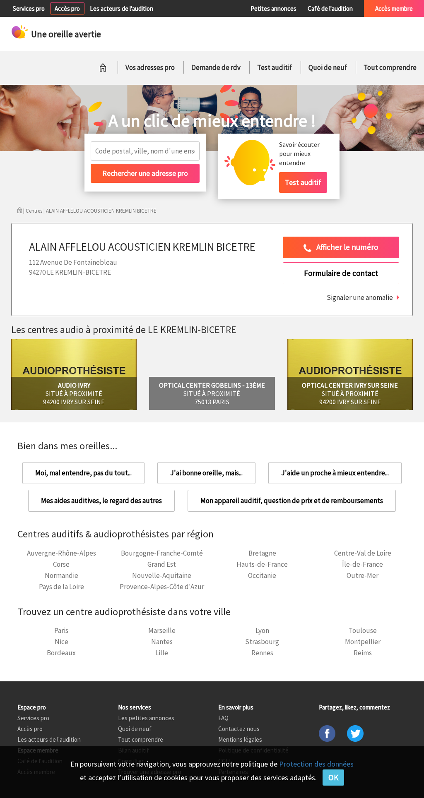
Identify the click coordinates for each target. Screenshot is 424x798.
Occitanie (262, 575)
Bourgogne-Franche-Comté (162, 553)
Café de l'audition (330, 8)
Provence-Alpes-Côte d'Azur (162, 586)
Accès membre (394, 8)
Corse (61, 564)
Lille (161, 652)
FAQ (223, 718)
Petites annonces (273, 8)
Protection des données (316, 764)
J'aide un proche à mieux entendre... (335, 472)
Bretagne (262, 553)
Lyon (262, 630)
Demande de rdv (216, 67)
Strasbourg (262, 641)
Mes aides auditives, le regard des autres (101, 500)
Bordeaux (61, 652)
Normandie (61, 575)
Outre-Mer (362, 575)
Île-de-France (362, 564)
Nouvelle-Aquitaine (161, 575)
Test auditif (274, 67)
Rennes (262, 652)
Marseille (162, 630)
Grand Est (161, 564)
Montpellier (363, 641)
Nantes (162, 641)
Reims (363, 652)
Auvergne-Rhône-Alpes (61, 553)
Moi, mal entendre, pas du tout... (83, 472)
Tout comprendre (390, 67)
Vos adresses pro (150, 67)
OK (333, 777)
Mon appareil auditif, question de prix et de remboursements (291, 500)
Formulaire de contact (341, 273)
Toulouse (363, 630)
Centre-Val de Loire (362, 553)
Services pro (29, 8)
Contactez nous (239, 729)
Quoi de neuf (327, 67)
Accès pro (67, 8)
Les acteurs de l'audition (121, 8)
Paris (61, 630)
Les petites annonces (146, 718)
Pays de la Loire (61, 586)
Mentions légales (240, 739)
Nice (61, 641)
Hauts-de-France (262, 564)
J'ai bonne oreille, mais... (206, 472)
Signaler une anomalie (360, 297)
